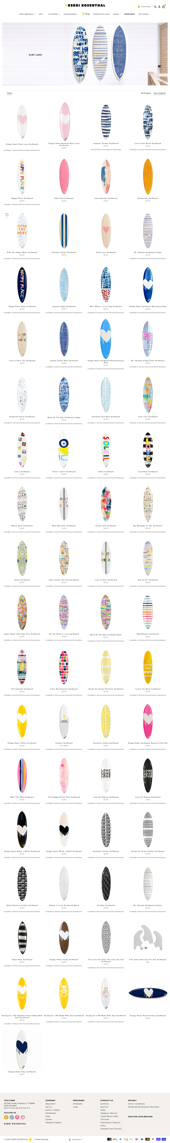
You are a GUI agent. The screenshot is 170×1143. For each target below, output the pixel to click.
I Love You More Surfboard (148, 689)
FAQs (102, 1110)
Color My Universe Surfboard (64, 689)
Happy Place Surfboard (22, 198)
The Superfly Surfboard (22, 689)
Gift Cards (104, 1119)
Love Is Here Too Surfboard (22, 361)
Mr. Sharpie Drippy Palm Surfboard (147, 361)
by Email (104, 1107)
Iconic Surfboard (22, 472)
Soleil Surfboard (106, 472)
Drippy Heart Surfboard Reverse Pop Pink (148, 743)
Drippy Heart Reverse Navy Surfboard (148, 1015)
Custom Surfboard (64, 743)
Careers (48, 1119)
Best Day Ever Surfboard (64, 526)
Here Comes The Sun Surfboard (64, 580)
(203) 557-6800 (10, 1106)
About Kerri (50, 1104)
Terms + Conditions (136, 1104)
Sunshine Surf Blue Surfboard (106, 417)
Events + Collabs (52, 1110)
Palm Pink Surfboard (64, 198)
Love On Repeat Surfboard (106, 797)
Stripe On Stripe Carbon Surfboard (147, 851)
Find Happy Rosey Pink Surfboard (64, 797)
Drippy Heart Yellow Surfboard (22, 743)
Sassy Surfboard (22, 580)
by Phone (104, 1104)
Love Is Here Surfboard (106, 580)
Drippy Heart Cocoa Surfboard (64, 959)
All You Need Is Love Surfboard (64, 634)
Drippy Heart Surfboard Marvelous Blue (148, 306)
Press (47, 1116)
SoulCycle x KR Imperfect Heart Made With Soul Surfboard (22, 1016)
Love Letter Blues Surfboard (147, 143)
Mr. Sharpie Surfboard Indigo (148, 252)
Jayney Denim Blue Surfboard (64, 361)
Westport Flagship (53, 1122)
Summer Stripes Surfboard (106, 143)
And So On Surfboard (148, 580)
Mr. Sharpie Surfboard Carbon (148, 905)
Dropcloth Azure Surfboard (22, 417)
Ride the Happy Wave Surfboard (22, 252)
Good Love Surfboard (106, 252)
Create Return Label (109, 1116)
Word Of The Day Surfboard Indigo (64, 417)
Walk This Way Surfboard (22, 797)
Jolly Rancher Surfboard (105, 198)
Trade (75, 1107)
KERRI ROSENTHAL (85, 6)
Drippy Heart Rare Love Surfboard (22, 144)
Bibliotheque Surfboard (148, 634)
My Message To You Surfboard (147, 526)
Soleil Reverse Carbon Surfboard (22, 905)
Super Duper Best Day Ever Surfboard (22, 634)
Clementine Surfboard (148, 198)
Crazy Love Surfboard (106, 526)
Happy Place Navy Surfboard (22, 306)
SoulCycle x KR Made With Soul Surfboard (64, 1015)
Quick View (64, 139)
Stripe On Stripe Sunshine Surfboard (106, 689)
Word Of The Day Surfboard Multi (106, 635)
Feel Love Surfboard (148, 417)
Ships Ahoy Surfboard (22, 959)
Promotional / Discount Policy (110, 1124)
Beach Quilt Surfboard (22, 526)
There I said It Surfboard (64, 472)
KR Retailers (50, 1113)
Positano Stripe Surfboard (64, 252)
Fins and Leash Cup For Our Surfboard (147, 959)
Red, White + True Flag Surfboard (106, 306)
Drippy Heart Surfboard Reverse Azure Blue (106, 361)
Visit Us (48, 1107)
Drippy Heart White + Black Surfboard (64, 851)
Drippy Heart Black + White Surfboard (22, 851)
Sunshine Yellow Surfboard (106, 743)
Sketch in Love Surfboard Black (64, 905)
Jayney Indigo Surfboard (64, 306)
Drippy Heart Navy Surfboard (22, 1072)
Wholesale (77, 1104)
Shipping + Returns (108, 1113)
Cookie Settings (41, 1139)
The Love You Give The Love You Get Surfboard (106, 960)
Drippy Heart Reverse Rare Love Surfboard (64, 144)
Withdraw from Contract (111, 1129)
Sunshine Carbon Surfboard (106, 851)
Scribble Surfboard (106, 905)
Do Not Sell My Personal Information (143, 1107)
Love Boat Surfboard (148, 472)
